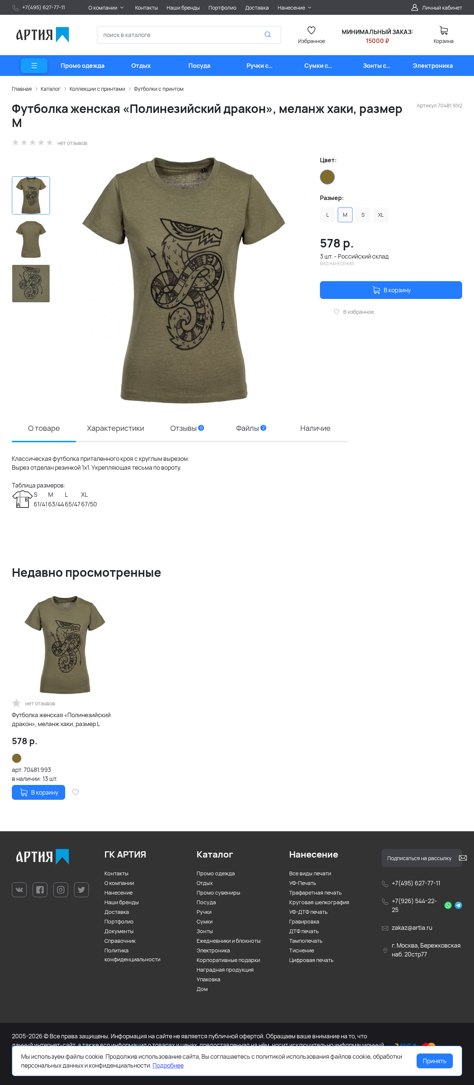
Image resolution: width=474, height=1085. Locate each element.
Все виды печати (310, 873)
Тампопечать (306, 940)
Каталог (51, 88)
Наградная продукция (225, 969)
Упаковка (208, 979)
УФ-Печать (302, 882)
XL (381, 214)
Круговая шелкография (319, 902)
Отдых (205, 882)
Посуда (206, 902)
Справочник (120, 940)
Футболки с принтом (159, 88)
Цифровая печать (311, 959)
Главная (22, 88)
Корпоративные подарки (228, 959)
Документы (119, 931)
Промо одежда (216, 873)
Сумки (205, 921)
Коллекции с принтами (97, 88)
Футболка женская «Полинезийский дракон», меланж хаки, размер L (61, 719)
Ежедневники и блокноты (229, 940)
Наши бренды (121, 902)
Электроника (213, 950)
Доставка (116, 911)
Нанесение (118, 892)
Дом (202, 988)
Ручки (204, 911)
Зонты (205, 931)
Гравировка (304, 921)
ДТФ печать (304, 931)
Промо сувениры (218, 892)
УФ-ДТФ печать (308, 911)
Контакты (116, 873)
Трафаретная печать (315, 892)
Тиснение (301, 950)
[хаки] (327, 177)
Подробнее (168, 1065)
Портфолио (119, 921)
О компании (119, 882)
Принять (435, 1061)
